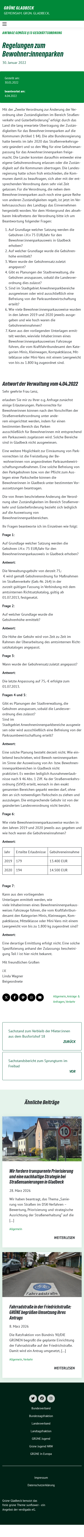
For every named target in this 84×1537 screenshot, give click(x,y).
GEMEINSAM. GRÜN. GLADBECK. (27, 13)
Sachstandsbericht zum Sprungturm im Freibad (42, 1066)
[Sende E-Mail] (40, 997)
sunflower (32, 1505)
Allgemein (59, 996)
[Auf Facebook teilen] (15, 997)
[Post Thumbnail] (42, 1138)
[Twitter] (33, 1398)
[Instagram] (51, 1398)
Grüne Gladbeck (19, 7)
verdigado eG (27, 1509)
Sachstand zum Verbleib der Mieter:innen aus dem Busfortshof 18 (42, 1036)
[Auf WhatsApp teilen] (31, 997)
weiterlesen (64, 1237)
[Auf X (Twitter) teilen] (6, 997)
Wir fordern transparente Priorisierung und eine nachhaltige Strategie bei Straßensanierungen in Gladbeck (41, 1176)
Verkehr (70, 1002)
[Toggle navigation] (4, 24)
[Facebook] (42, 1398)
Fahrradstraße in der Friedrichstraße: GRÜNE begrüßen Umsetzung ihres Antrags (40, 1312)
